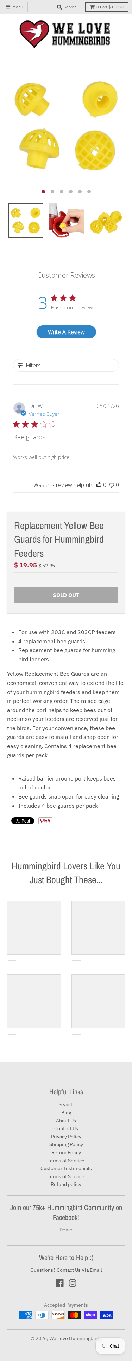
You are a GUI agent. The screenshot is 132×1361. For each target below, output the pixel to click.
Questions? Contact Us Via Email (66, 1270)
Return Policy (66, 1152)
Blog (66, 1112)
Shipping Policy (66, 1144)
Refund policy (66, 1184)
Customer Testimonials (66, 1168)
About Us (66, 1121)
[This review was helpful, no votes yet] (98, 485)
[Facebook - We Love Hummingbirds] (60, 1283)
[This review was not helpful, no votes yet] (111, 485)
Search (66, 1104)
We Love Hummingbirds (75, 1338)
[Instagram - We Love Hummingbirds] (72, 1283)
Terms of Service (66, 1160)
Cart (110, 7)
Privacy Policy (66, 1136)
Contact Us (66, 1128)
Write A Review (66, 332)
